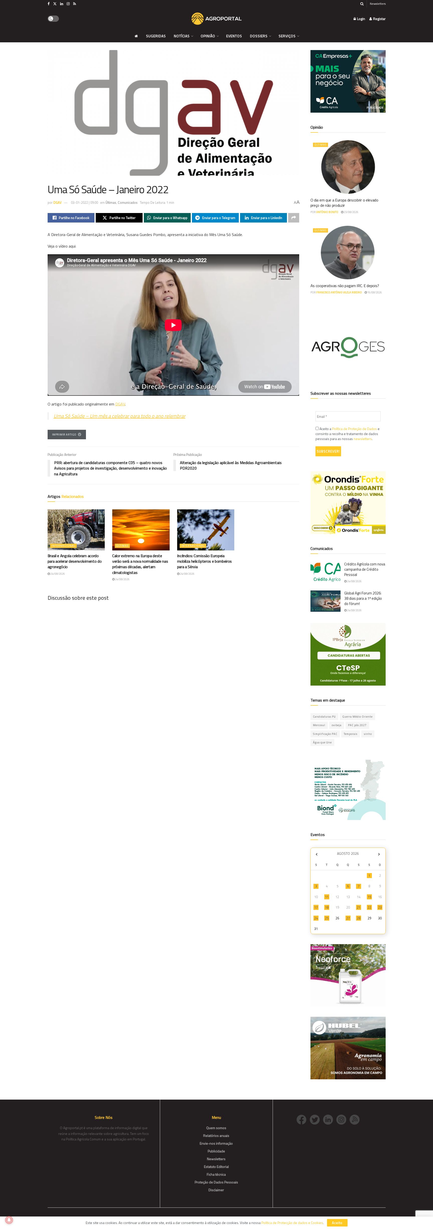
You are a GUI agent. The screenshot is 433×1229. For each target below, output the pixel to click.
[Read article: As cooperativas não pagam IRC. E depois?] (348, 252)
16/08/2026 (374, 292)
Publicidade (216, 1151)
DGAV (57, 202)
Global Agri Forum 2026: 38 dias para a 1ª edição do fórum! (363, 598)
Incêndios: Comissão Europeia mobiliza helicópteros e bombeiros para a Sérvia (204, 561)
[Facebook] (303, 1119)
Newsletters (378, 3)
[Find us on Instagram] (68, 4)
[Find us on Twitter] (55, 4)
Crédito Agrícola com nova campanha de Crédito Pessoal (364, 569)
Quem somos (216, 1127)
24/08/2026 (57, 574)
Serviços (287, 36)
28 (358, 918)
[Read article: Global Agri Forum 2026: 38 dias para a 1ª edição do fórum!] (325, 601)
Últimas (110, 202)
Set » (379, 854)
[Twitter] (316, 1119)
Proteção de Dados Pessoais (216, 1182)
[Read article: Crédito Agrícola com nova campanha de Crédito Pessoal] (325, 572)
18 (327, 907)
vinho (368, 734)
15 (369, 896)
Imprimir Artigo (64, 435)
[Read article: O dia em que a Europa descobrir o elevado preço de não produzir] (348, 167)
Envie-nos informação (216, 1143)
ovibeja (337, 725)
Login (360, 18)
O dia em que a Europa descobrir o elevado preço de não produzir (344, 202)
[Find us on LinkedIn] (61, 4)
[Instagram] (343, 1119)
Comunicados (128, 202)
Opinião (208, 36)
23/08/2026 (350, 212)
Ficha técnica (216, 1174)
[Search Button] (362, 4)
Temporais (350, 734)
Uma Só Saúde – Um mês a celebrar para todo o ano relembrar (119, 416)
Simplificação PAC (325, 734)
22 (369, 907)
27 (348, 918)
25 (327, 918)
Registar (379, 18)
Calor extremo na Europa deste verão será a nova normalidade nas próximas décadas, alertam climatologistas (140, 564)
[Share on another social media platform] (293, 218)
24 (316, 918)
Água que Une (322, 742)
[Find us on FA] (49, 4)
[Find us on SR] (74, 4)
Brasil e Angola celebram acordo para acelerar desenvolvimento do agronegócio (75, 561)
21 (358, 907)
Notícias (182, 36)
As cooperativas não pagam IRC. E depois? (344, 286)
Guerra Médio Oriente (357, 717)
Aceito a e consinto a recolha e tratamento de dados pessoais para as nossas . (347, 433)
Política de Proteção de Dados (354, 428)
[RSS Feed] (356, 1119)
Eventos (234, 36)
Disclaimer (216, 1189)
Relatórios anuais (216, 1135)
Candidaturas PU (324, 717)
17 (316, 907)
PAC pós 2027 (357, 725)
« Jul (316, 854)
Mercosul (319, 725)
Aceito (337, 1222)
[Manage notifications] (9, 1220)
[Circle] (329, 1119)
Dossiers (259, 36)
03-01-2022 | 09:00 (84, 202)
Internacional (63, 546)
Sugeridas (156, 36)
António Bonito (327, 212)
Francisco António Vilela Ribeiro (339, 292)
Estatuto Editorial (216, 1166)
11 (327, 896)
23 (380, 907)
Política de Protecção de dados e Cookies (292, 1222)
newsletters (363, 438)
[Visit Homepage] (216, 19)
